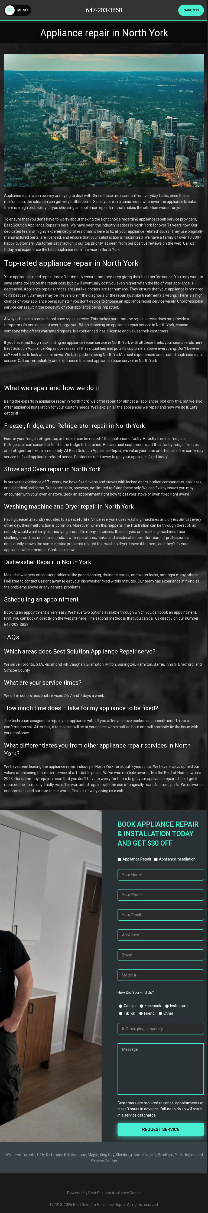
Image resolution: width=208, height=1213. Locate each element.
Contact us (83, 457)
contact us (33, 581)
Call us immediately (34, 360)
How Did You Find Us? (136, 992)
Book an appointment (82, 494)
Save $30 (191, 10)
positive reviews (148, 243)
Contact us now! (62, 550)
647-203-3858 (104, 10)
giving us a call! (110, 791)
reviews (56, 354)
